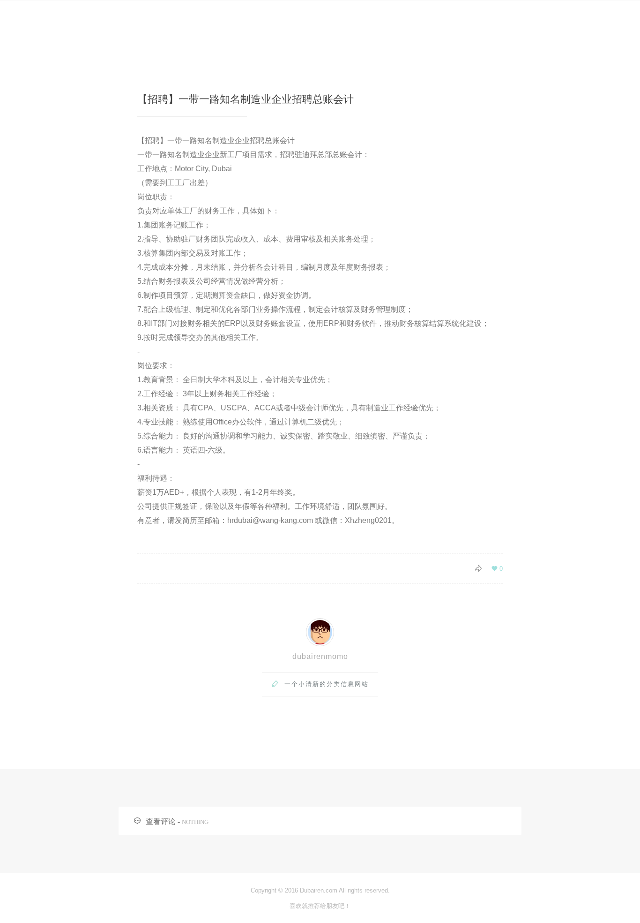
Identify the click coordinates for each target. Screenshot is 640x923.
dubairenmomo (320, 656)
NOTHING (195, 821)
